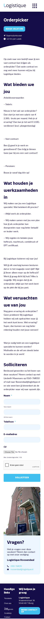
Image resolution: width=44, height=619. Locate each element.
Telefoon (10, 421)
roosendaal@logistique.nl (22, 569)
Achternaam (8, 417)
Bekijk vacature (14, 29)
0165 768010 (16, 566)
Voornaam (7, 407)
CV (5, 447)
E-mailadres (10, 434)
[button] (34, 5)
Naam (8, 395)
